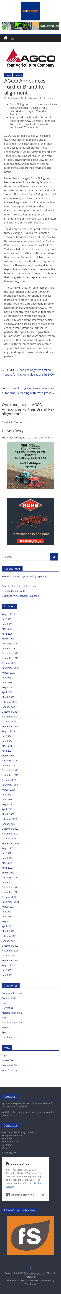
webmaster (33, 98)
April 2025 (7, 692)
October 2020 (9, 955)
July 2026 (6, 619)
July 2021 (6, 911)
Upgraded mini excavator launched (20, 595)
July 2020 (6, 970)
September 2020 (10, 960)
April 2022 (7, 867)
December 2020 (10, 945)
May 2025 (7, 687)
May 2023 (7, 804)
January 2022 (8, 882)
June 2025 (7, 682)
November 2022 (10, 833)
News (8, 75)
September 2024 (10, 726)
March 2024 (8, 755)
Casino (18, 422)
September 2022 (10, 843)
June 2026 (7, 623)
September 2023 (10, 784)
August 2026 (8, 614)
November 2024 (10, 716)
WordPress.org (9, 1070)
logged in (22, 437)
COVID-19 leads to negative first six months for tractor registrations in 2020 (28, 372)
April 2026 (7, 633)
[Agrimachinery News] (5, 38)
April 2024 (7, 750)
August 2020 (8, 965)
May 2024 (7, 745)
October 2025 (9, 662)
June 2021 (7, 916)
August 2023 (8, 789)
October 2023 (9, 779)
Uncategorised (9, 1037)
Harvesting (7, 1007)
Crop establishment (12, 993)
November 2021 (10, 892)
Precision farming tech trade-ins (19, 586)
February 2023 (9, 818)
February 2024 (9, 760)
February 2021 (9, 935)
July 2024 (6, 736)
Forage (5, 1002)
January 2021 (8, 940)
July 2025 (6, 677)
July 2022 (6, 853)
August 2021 (8, 906)
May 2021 (7, 921)
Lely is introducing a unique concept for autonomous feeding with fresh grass (28, 390)
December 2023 (10, 770)
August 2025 (8, 672)
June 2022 (7, 857)
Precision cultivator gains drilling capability (25, 576)
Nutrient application (12, 1022)
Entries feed (8, 1060)
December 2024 (10, 711)
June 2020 (7, 974)
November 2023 (10, 775)
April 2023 (7, 809)
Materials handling (12, 1012)
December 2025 (10, 653)
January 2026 (8, 648)
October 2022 (9, 838)
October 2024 (9, 721)
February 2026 (9, 643)
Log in (5, 1055)
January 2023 (8, 823)
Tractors (18, 75)
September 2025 (10, 667)
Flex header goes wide (14, 590)
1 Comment (47, 98)
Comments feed (10, 1065)
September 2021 (10, 901)
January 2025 (8, 706)
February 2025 (9, 701)
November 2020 (10, 950)
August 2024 (8, 731)
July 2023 (6, 794)
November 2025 (10, 658)
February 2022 (9, 877)
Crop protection (10, 998)
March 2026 (8, 638)
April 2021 (7, 926)
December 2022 (10, 828)
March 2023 (8, 814)
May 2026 (7, 628)
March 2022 (8, 872)
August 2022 (8, 848)
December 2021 (10, 887)
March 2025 (8, 697)
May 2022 (7, 862)
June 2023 (7, 799)
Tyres (5, 1032)
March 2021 (8, 931)
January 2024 (8, 765)
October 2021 (9, 896)
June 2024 (7, 740)
